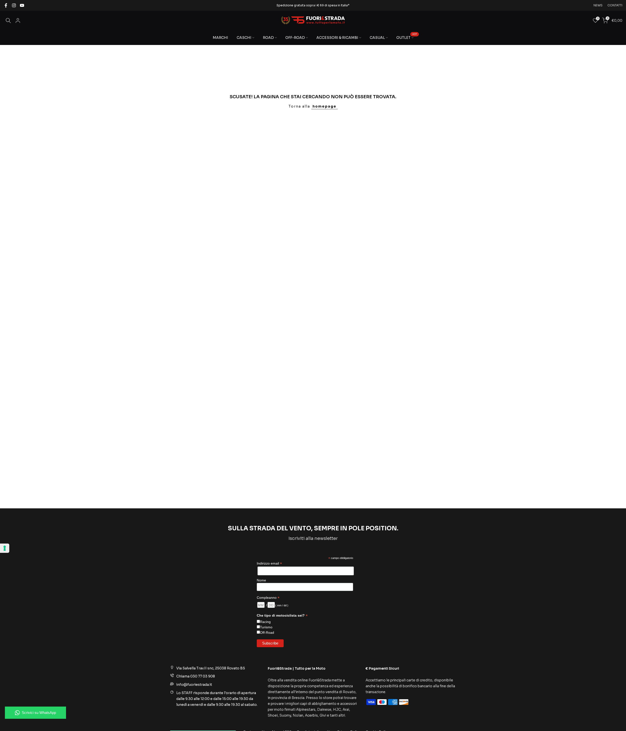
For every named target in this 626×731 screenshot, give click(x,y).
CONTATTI (614, 5)
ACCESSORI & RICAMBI (337, 37)
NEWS (598, 5)
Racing (265, 621)
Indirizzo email (269, 563)
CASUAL (377, 37)
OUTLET (406, 37)
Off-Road (267, 632)
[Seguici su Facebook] (6, 5)
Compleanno (268, 597)
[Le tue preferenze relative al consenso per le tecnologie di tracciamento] (4, 548)
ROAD (268, 37)
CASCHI (244, 37)
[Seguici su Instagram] (14, 5)
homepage (324, 106)
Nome (261, 580)
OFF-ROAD (295, 37)
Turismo (266, 627)
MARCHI (220, 37)
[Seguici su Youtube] (22, 5)
